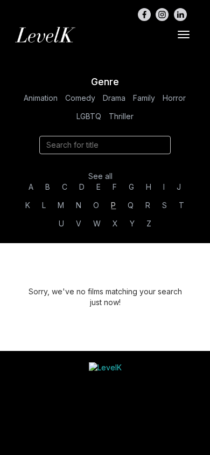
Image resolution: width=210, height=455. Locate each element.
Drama (114, 97)
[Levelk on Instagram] (162, 14)
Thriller (121, 116)
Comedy (80, 97)
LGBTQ (88, 116)
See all (100, 176)
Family (144, 97)
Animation (41, 97)
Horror (174, 97)
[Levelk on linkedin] (180, 14)
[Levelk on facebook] (144, 14)
